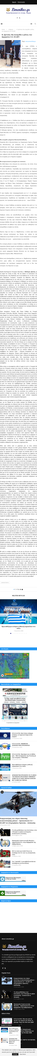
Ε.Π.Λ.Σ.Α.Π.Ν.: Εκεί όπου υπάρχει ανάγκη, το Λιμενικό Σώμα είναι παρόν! (22, 734)
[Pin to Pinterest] (20, 589)
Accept (15, 1054)
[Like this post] (15, 589)
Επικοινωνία (21, 2)
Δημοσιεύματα (5, 582)
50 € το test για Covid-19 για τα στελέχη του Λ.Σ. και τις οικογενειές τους (23, 852)
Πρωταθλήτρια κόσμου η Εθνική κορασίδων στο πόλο (18, 627)
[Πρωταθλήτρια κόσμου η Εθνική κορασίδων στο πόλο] (18, 611)
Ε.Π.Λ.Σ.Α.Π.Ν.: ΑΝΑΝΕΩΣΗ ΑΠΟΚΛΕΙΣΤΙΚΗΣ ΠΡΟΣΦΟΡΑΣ (21, 744)
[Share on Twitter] (18, 589)
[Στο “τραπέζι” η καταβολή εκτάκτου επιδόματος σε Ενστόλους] (5, 864)
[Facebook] (17, 18)
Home (3, 29)
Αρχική (14, 2)
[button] (1, 616)
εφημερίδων (17, 722)
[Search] (35, 23)
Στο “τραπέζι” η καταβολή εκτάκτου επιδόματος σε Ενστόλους (24, 862)
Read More (23, 1054)
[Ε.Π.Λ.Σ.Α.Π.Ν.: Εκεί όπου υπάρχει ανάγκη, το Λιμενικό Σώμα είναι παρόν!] (5, 735)
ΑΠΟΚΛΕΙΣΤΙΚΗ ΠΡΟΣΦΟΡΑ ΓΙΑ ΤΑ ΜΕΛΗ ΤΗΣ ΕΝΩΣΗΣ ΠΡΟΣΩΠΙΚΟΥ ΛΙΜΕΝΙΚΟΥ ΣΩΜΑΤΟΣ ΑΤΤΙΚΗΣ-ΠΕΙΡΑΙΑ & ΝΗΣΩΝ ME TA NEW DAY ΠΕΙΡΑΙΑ (24, 777)
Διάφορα (11, 29)
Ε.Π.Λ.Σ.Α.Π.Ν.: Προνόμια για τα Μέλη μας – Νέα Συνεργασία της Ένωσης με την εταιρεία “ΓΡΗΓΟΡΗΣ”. (24, 755)
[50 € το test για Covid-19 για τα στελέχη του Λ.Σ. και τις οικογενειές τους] (5, 853)
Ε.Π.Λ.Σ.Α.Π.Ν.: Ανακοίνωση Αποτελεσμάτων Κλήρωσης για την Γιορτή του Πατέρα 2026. (24, 1031)
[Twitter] (19, 18)
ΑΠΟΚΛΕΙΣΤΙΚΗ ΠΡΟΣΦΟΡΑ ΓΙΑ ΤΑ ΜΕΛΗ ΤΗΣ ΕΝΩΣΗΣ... (14, 1041)
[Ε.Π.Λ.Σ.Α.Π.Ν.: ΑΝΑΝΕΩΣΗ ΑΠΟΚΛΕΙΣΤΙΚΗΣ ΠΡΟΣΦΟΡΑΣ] (5, 746)
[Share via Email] (22, 589)
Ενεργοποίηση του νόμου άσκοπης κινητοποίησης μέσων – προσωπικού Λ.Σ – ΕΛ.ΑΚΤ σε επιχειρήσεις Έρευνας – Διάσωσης (17, 820)
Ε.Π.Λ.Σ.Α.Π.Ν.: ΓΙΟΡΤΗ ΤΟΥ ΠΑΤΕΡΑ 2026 (24, 1040)
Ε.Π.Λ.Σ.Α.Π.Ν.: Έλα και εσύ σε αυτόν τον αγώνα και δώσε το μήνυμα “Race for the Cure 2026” (24, 1020)
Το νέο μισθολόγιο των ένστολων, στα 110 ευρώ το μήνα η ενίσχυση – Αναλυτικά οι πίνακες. (24, 831)
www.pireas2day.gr (30, 41)
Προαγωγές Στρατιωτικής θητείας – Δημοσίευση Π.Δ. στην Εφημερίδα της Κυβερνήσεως (24, 842)
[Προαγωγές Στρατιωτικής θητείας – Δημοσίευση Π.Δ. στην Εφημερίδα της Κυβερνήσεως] (5, 843)
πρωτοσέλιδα (10, 722)
